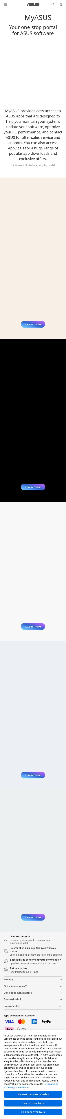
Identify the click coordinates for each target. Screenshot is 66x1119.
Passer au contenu (2, 11)
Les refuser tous (33, 1103)
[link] (33, 4)
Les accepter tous (33, 1112)
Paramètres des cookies (33, 1094)
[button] (5, 4)
